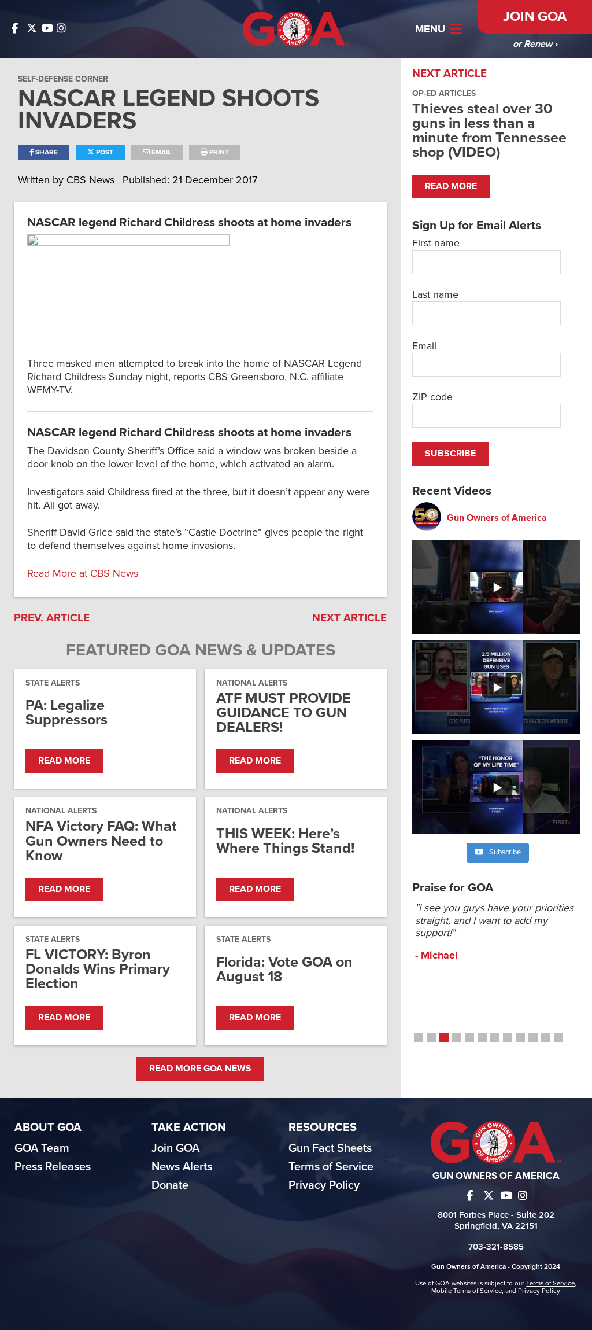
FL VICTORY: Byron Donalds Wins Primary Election (97, 970)
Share (46, 152)
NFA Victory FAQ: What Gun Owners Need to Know (101, 841)
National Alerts (251, 683)
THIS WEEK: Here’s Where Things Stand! (285, 841)
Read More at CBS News (82, 573)
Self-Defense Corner (63, 79)
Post (103, 152)
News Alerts (181, 1167)
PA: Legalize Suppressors (66, 712)
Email (160, 152)
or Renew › (535, 44)
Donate (169, 1185)
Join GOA (535, 16)
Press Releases (52, 1167)
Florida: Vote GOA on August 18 (284, 969)
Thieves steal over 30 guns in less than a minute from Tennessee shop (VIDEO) (489, 130)
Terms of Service (330, 1167)
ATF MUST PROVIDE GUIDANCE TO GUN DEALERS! (283, 713)
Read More (64, 761)
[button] (418, 1037)
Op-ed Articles (444, 93)
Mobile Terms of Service (466, 1291)
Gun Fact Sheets (330, 1148)
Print (218, 152)
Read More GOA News (200, 1068)
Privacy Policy (324, 1185)
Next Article (349, 617)
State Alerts (52, 683)
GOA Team (41, 1148)
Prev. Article (52, 617)
